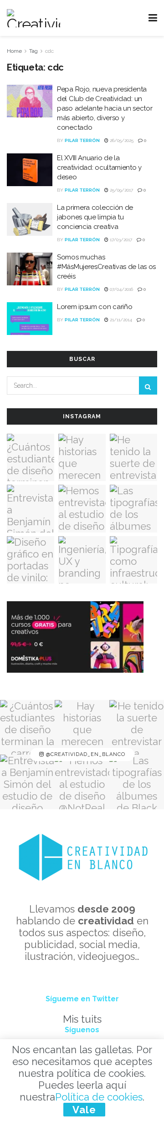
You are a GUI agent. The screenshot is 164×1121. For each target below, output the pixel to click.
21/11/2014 (120, 319)
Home (14, 51)
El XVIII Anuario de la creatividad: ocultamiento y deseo (99, 167)
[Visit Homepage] (33, 18)
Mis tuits (82, 1019)
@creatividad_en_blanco (84, 754)
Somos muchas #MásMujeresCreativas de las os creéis (106, 266)
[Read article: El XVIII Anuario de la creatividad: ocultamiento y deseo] (29, 169)
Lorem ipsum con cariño (94, 307)
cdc (49, 51)
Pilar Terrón (82, 140)
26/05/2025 (120, 140)
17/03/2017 (120, 239)
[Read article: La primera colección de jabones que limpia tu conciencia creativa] (29, 219)
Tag (33, 51)
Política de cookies (99, 1097)
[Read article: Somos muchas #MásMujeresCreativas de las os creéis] (29, 269)
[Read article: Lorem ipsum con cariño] (29, 318)
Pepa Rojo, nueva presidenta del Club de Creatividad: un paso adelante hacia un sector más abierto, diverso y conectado (104, 108)
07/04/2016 (120, 289)
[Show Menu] (153, 18)
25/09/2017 (120, 190)
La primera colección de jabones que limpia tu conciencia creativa (95, 217)
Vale (84, 1110)
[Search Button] (148, 385)
